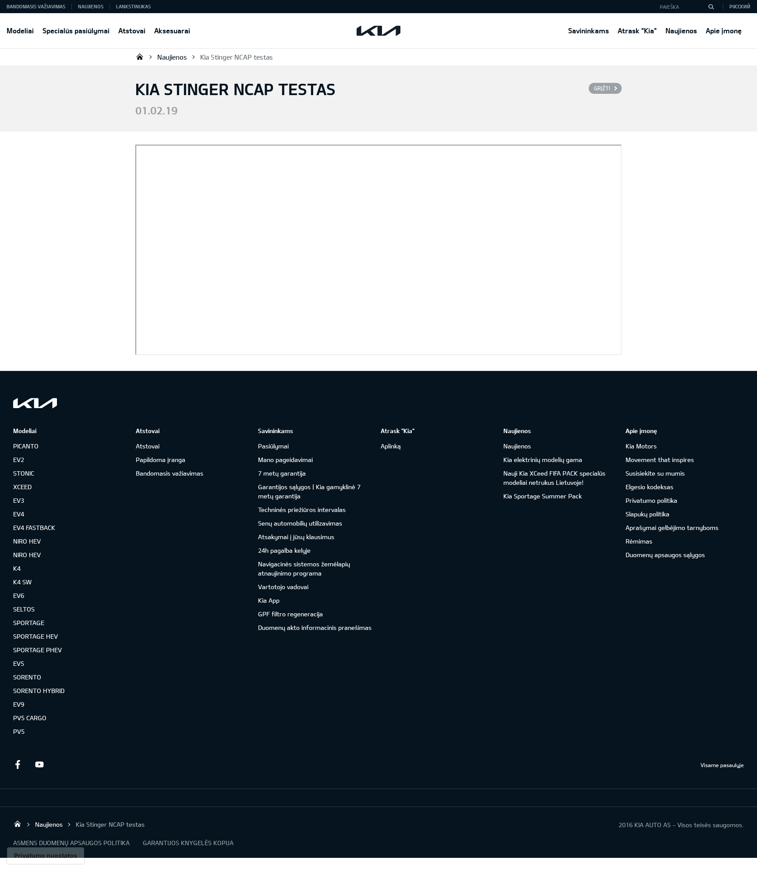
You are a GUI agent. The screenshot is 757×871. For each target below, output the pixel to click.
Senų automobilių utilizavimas (300, 523)
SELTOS (24, 609)
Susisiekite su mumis (655, 473)
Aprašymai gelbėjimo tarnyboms (672, 527)
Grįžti (602, 88)
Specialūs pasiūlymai (76, 30)
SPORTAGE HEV (35, 636)
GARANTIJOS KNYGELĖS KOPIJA (188, 842)
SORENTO (27, 677)
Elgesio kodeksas (649, 487)
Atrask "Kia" (637, 30)
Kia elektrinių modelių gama (542, 459)
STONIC (23, 473)
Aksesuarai (172, 30)
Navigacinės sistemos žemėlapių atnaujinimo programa (304, 568)
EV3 (18, 500)
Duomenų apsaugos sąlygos (665, 554)
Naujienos (681, 30)
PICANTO (26, 446)
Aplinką (391, 446)
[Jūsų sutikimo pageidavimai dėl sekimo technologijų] (45, 855)
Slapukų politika (647, 514)
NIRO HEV (27, 541)
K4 (17, 568)
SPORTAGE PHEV (37, 650)
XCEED (22, 487)
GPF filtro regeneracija (290, 614)
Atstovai (131, 30)
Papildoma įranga (160, 459)
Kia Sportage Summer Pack (542, 496)
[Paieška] (711, 6)
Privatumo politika (651, 500)
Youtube (39, 764)
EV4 (18, 514)
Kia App (268, 600)
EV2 (18, 459)
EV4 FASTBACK (34, 527)
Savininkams (588, 30)
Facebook (17, 764)
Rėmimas (639, 541)
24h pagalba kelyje (284, 550)
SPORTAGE (28, 622)
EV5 (18, 663)
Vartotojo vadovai (283, 586)
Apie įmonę (724, 30)
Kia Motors (641, 446)
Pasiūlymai (273, 446)
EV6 (18, 595)
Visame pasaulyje (722, 765)
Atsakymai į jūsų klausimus (296, 536)
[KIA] (378, 30)
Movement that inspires (660, 459)
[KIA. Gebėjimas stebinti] (35, 403)
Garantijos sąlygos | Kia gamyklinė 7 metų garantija (309, 491)
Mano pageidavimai (285, 459)
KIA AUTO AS (139, 56)
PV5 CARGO (29, 718)
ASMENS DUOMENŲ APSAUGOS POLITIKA (71, 842)
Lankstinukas (133, 6)
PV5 (19, 731)
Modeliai (20, 30)
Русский (739, 6)
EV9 (18, 704)
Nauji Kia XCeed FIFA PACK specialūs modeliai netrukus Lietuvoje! (554, 477)
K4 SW (22, 582)
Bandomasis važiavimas (36, 6)
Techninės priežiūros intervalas (302, 509)
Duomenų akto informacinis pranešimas (314, 627)
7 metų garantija (282, 473)
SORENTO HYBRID (38, 690)
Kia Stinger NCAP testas (236, 57)
